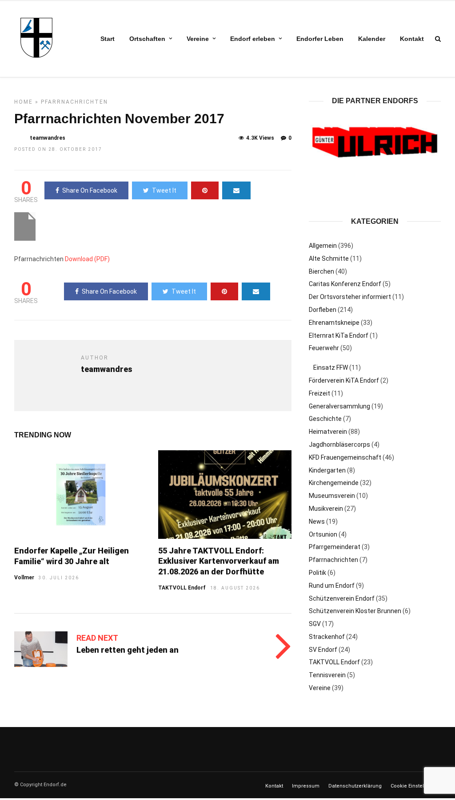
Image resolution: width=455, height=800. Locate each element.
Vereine (198, 38)
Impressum (305, 785)
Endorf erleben (252, 38)
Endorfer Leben (319, 38)
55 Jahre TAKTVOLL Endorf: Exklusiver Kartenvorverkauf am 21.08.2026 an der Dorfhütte (218, 561)
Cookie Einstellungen (416, 785)
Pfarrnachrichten (74, 102)
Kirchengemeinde (334, 482)
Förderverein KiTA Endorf (344, 380)
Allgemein (323, 245)
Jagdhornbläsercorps (339, 444)
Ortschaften (147, 38)
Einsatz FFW (330, 367)
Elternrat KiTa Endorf (338, 335)
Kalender (371, 38)
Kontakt (412, 38)
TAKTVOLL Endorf (182, 588)
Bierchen (321, 271)
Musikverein (326, 508)
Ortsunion (323, 533)
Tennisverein (327, 675)
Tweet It (164, 190)
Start (107, 38)
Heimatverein (328, 431)
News (317, 521)
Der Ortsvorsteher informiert (350, 296)
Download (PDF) (87, 259)
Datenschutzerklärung (355, 785)
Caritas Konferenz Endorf (345, 283)
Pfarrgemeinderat (334, 546)
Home (23, 102)
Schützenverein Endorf (342, 598)
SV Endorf (323, 649)
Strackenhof (327, 636)
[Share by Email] (236, 190)
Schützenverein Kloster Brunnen (355, 610)
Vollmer (24, 577)
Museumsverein (332, 495)
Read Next (97, 637)
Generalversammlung (339, 405)
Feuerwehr (324, 348)
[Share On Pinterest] (205, 190)
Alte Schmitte (329, 258)
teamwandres (47, 138)
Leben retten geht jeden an (127, 650)
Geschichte (325, 418)
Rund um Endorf (332, 585)
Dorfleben (322, 309)
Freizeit (319, 392)
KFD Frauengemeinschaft (345, 457)
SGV (315, 623)
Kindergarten (327, 469)
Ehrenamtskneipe (334, 322)
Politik (317, 572)
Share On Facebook (89, 190)
